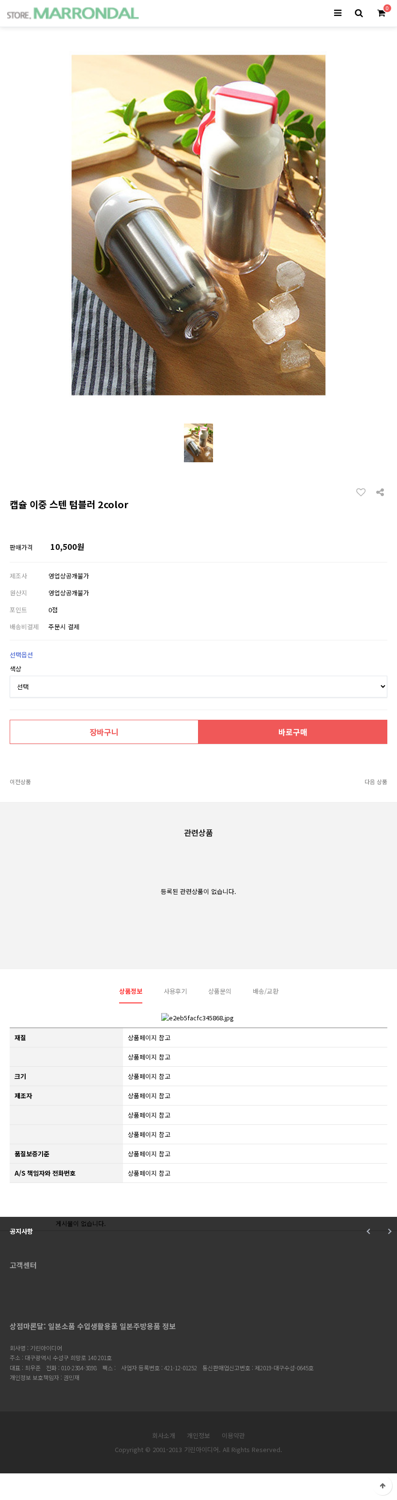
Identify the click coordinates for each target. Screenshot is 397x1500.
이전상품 (20, 781)
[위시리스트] (363, 491)
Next (388, 1231)
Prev (369, 1231)
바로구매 (292, 732)
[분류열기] (337, 13)
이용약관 (233, 1435)
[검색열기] (358, 13)
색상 (15, 668)
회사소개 (163, 1435)
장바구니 (104, 732)
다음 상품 (376, 781)
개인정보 (198, 1435)
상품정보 (130, 991)
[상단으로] (382, 1485)
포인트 (18, 609)
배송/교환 (265, 991)
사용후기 (175, 991)
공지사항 (21, 1231)
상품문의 (219, 991)
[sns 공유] (380, 491)
